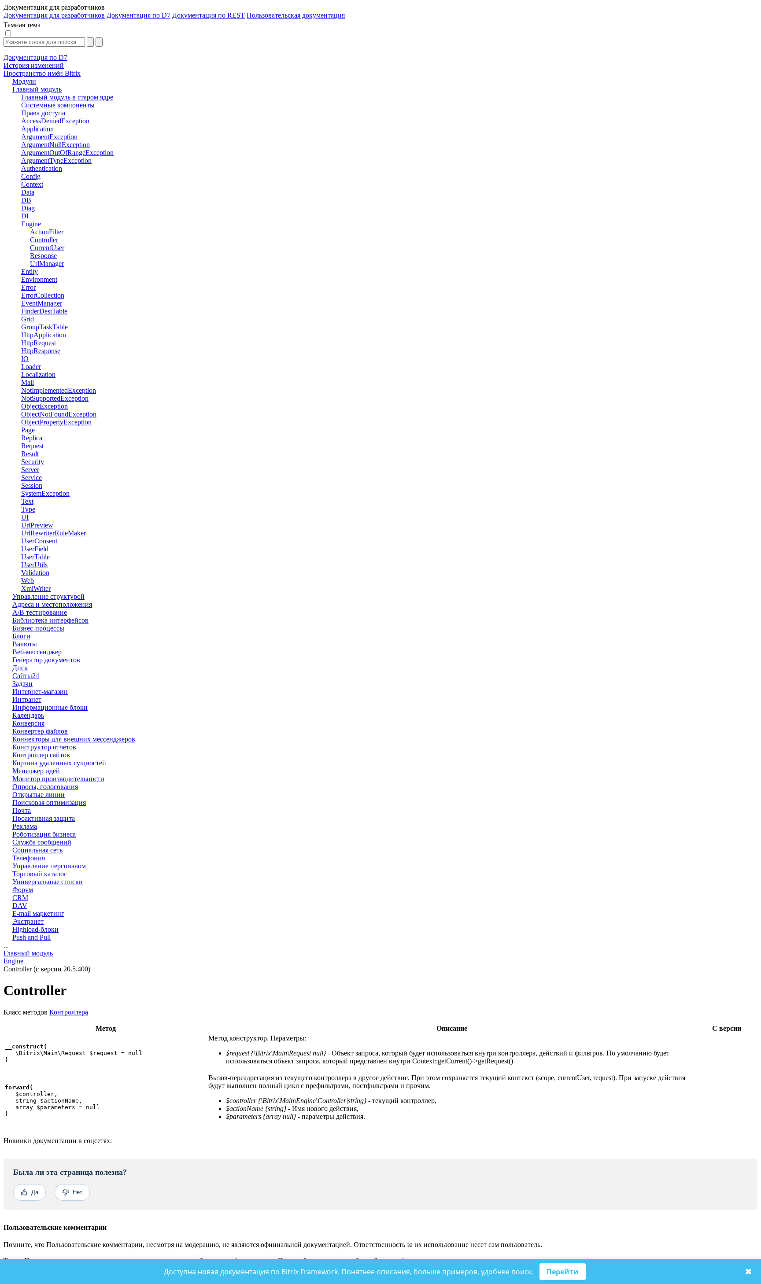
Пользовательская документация (296, 15)
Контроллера (68, 1012)
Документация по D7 (138, 15)
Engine (13, 961)
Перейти (563, 1272)
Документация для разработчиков (54, 15)
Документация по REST (208, 15)
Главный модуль (28, 953)
